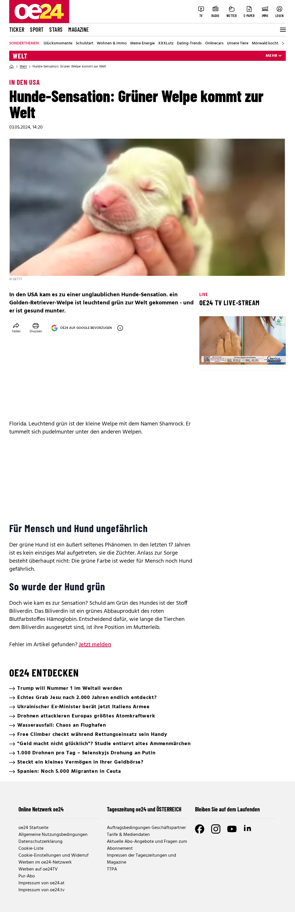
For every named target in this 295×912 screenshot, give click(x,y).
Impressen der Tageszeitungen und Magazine (141, 859)
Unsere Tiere (237, 43)
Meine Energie (142, 43)
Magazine (78, 29)
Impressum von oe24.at (41, 883)
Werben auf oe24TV (38, 869)
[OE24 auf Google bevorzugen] (120, 328)
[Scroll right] (283, 43)
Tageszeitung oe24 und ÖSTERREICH (144, 809)
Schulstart (84, 43)
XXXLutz (165, 43)
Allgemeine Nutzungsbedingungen (53, 834)
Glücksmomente (58, 43)
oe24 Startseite (33, 828)
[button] (208, 355)
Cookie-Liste (31, 848)
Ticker (16, 29)
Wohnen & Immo (112, 43)
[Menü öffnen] (282, 30)
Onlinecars (214, 43)
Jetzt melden (95, 645)
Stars (56, 29)
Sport (37, 29)
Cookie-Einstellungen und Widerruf (53, 855)
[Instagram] (215, 829)
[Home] (11, 66)
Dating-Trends (189, 43)
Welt (20, 56)
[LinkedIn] (248, 829)
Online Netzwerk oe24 (41, 809)
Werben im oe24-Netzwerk (45, 862)
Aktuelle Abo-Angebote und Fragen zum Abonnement (147, 845)
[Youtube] (232, 829)
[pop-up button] (267, 355)
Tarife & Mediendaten (128, 834)
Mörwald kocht (265, 43)
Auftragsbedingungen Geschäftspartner (146, 828)
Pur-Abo (26, 876)
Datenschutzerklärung (40, 841)
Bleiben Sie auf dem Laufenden (227, 809)
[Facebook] (199, 829)
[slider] (228, 355)
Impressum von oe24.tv (41, 890)
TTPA (112, 869)
